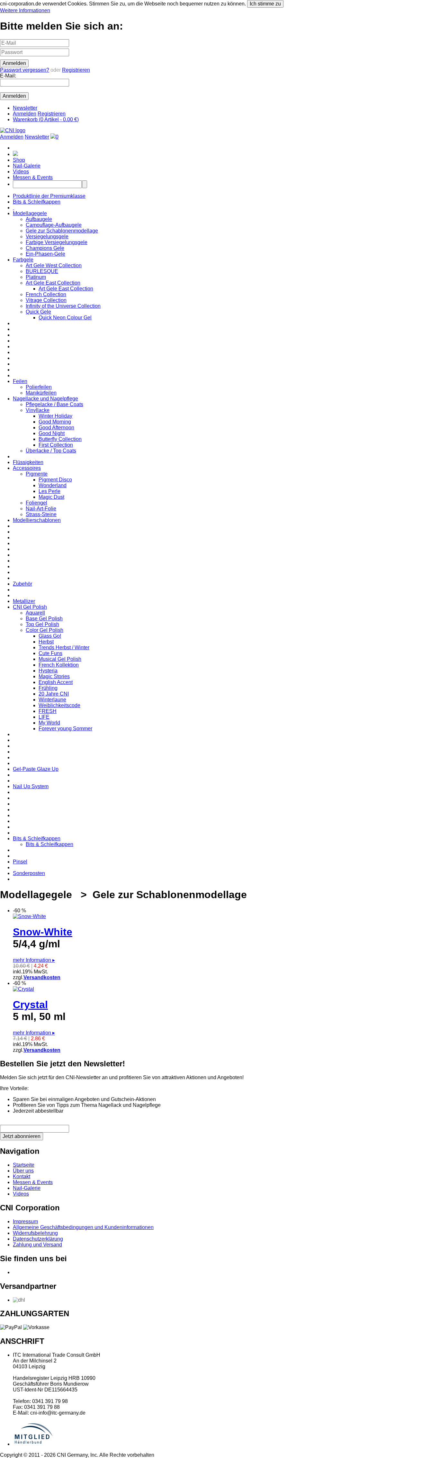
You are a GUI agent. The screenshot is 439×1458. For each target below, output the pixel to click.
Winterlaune (52, 699)
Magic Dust (51, 497)
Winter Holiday (55, 416)
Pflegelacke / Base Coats (54, 404)
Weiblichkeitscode (59, 705)
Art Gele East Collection (53, 283)
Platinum (36, 277)
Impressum (25, 1221)
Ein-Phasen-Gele (45, 254)
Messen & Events (33, 177)
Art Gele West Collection (54, 265)
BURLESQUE (42, 271)
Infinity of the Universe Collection (63, 306)
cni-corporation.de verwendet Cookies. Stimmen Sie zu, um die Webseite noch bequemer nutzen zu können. (140, 7)
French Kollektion (59, 665)
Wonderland (53, 485)
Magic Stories (54, 676)
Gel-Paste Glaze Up (35, 769)
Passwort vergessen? (24, 70)
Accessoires (27, 468)
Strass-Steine (41, 514)
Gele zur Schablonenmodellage (62, 230)
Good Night (52, 433)
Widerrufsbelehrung (35, 1233)
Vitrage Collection (46, 300)
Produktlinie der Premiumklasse (49, 196)
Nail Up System (31, 786)
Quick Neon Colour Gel (65, 317)
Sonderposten (29, 873)
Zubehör (22, 584)
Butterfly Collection (60, 439)
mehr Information (34, 960)
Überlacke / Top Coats (51, 450)
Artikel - (46, 119)
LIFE (44, 717)
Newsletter (25, 108)
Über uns (23, 1170)
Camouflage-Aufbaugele (54, 225)
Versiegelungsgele (47, 236)
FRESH (48, 711)
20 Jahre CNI (54, 694)
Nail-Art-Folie (41, 508)
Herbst (46, 641)
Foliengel (36, 503)
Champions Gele (45, 248)
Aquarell (35, 612)
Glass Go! (50, 636)
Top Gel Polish (42, 624)
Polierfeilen (39, 387)
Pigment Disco (55, 479)
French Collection (46, 294)
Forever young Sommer (65, 728)
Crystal (30, 1004)
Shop (19, 160)
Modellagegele (30, 213)
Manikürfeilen (41, 393)
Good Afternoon (56, 427)
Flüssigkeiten (28, 462)
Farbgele (23, 259)
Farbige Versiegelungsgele (56, 242)
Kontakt (21, 1176)
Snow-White (42, 932)
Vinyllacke (37, 410)
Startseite (23, 1165)
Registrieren (76, 70)
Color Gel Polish (44, 630)
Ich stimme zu (265, 3)
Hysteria (48, 670)
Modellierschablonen (37, 520)
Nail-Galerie (26, 166)
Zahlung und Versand (37, 1244)
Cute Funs (50, 653)
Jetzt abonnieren (21, 1136)
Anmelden (24, 113)
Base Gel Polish (44, 618)
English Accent (56, 682)
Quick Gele (38, 311)
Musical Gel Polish (60, 659)
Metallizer (24, 601)
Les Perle (49, 491)
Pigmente (37, 474)
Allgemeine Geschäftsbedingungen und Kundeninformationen (83, 1227)
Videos (21, 171)
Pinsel (20, 861)
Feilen (20, 381)
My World (49, 722)
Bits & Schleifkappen (36, 202)
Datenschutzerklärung (38, 1239)
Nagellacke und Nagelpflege (45, 398)
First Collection (56, 445)
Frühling (48, 688)
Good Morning (55, 421)
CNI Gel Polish (30, 607)
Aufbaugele (39, 219)
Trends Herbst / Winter (64, 647)
